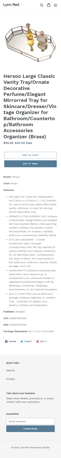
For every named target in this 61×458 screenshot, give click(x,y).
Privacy (10, 378)
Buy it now (30, 163)
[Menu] (55, 4)
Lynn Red (24, 447)
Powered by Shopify (40, 447)
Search (10, 370)
